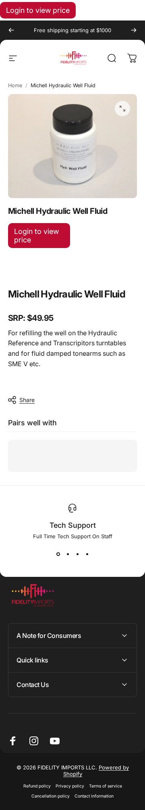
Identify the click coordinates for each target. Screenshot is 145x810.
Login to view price (38, 10)
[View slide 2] (67, 554)
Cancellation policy (50, 796)
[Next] (134, 30)
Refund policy (37, 786)
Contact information (94, 796)
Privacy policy (70, 786)
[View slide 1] (58, 554)
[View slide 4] (87, 554)
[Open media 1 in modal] (122, 108)
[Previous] (11, 30)
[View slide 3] (77, 554)
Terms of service (105, 786)
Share (27, 399)
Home (15, 85)
